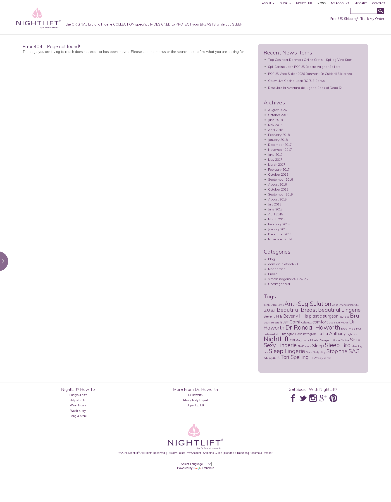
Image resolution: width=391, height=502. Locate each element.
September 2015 (280, 194)
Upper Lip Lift (195, 405)
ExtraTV (346, 328)
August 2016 (277, 184)
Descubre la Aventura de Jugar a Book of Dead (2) (305, 88)
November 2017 (280, 150)
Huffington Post (291, 334)
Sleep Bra (338, 345)
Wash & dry (78, 410)
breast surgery (271, 322)
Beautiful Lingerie (339, 309)
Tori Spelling (295, 357)
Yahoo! (327, 358)
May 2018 (275, 125)
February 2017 (279, 169)
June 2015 (275, 209)
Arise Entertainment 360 (345, 304)
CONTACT (378, 3)
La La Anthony (331, 333)
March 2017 (276, 165)
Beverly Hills (273, 316)
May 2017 (275, 160)
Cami (295, 322)
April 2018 (275, 130)
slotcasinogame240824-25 (288, 279)
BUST (284, 322)
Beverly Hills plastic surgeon (311, 316)
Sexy (355, 339)
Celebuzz (306, 322)
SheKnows (304, 346)
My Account (194, 452)
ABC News (277, 304)
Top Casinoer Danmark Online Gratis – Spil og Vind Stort (310, 60)
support (272, 357)
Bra (354, 315)
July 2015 (274, 204)
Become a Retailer (261, 452)
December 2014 (280, 234)
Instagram (310, 334)
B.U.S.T (270, 310)
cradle (332, 322)
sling (323, 352)
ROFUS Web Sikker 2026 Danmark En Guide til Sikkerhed (310, 74)
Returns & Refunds (236, 452)
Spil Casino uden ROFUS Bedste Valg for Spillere (304, 67)
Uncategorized (279, 284)
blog (271, 259)
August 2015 (277, 199)
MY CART (361, 3)
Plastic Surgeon (321, 340)
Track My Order (372, 18)
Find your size (78, 395)
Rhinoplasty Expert (195, 400)
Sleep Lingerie (287, 350)
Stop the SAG (343, 351)
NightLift (276, 339)
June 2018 (275, 120)
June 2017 (275, 155)
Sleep (318, 345)
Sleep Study (312, 352)
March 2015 (276, 219)
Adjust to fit (78, 400)
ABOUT (266, 3)
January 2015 (278, 229)
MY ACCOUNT (340, 3)
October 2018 (278, 115)
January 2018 (278, 140)
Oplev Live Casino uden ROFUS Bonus (296, 81)
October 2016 (278, 174)
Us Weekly (316, 358)
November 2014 (280, 239)
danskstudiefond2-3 (283, 264)
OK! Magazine (299, 340)
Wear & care (78, 405)
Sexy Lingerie (280, 345)
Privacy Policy (176, 452)
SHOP (284, 3)
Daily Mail (342, 322)
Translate (208, 468)
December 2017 (280, 145)
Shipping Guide (212, 452)
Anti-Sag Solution (307, 303)
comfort (320, 322)
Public (272, 274)
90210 (267, 304)
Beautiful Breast (297, 309)
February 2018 (279, 135)
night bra (352, 334)
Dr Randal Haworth (312, 327)
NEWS (321, 3)
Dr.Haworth (195, 395)
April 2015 (275, 214)
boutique (344, 316)
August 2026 (277, 110)
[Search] (380, 11)
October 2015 (278, 189)
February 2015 (279, 224)
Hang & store (78, 416)
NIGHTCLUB (304, 3)
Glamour (356, 328)
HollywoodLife (271, 334)
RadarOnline (341, 340)
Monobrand (277, 269)
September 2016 (280, 179)
